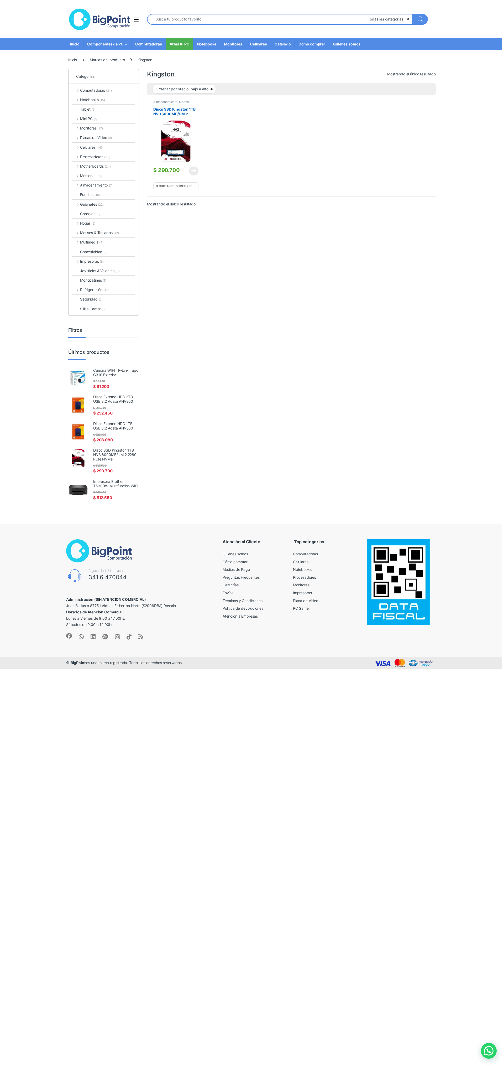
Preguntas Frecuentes (241, 577)
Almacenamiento (165, 102)
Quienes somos (346, 44)
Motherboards (95, 166)
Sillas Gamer (93, 309)
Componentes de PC (105, 44)
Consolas (90, 213)
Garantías (231, 585)
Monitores (233, 44)
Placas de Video (96, 137)
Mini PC (88, 118)
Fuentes (90, 194)
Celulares (258, 44)
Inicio (75, 44)
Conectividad (93, 252)
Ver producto (190, 171)
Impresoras (92, 261)
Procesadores (95, 156)
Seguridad (91, 299)
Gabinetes (92, 204)
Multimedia (91, 242)
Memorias (91, 175)
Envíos (228, 593)
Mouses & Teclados (99, 232)
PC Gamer (301, 608)
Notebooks (207, 44)
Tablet (88, 109)
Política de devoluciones (243, 608)
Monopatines (93, 280)
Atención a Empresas (240, 616)
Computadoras (148, 44)
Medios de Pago (236, 569)
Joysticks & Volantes (100, 270)
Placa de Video (305, 600)
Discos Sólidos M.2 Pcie (171, 103)
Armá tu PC (180, 44)
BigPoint (78, 662)
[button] (489, 1051)
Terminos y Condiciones (242, 600)
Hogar (87, 223)
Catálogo (283, 44)
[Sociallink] (69, 636)
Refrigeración (94, 289)
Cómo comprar (311, 44)
